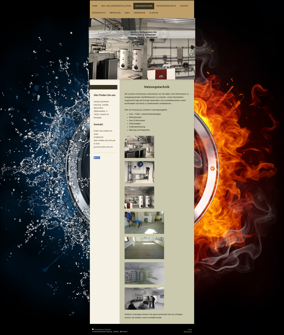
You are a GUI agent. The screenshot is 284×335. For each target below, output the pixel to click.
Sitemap (108, 329)
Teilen (98, 158)
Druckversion (99, 329)
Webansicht (188, 331)
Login (190, 329)
